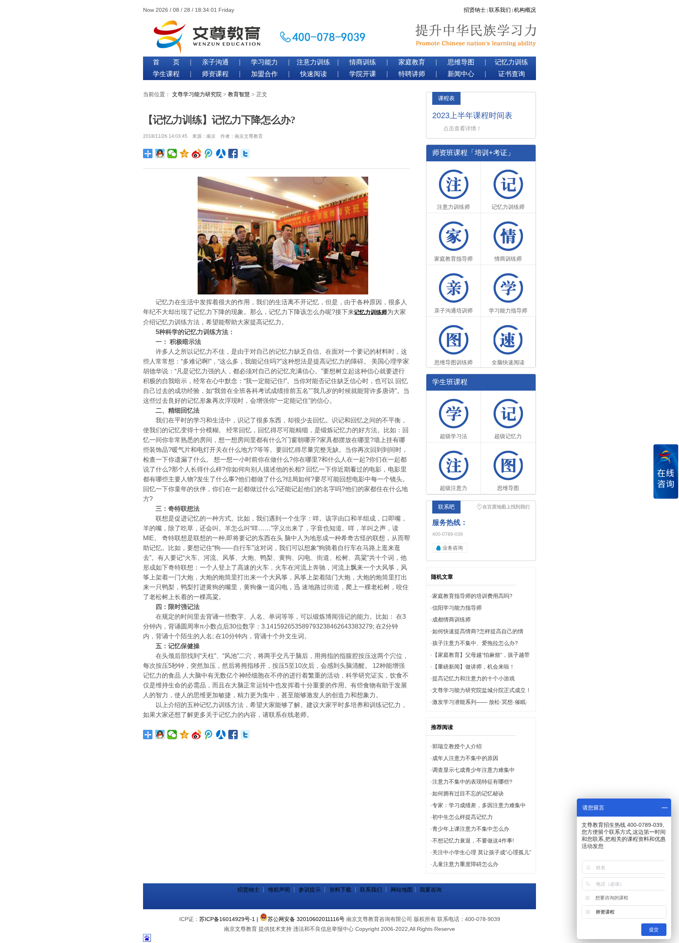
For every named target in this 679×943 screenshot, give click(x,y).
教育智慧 (239, 94)
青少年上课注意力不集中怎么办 (470, 829)
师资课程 (215, 74)
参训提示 (310, 889)
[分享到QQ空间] (184, 153)
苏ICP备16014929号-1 (227, 919)
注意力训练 (313, 62)
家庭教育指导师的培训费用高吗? (472, 596)
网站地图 (402, 889)
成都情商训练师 (451, 619)
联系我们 (500, 10)
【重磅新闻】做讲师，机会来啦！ (473, 666)
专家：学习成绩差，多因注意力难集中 (479, 805)
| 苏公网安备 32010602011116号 (301, 919)
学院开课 (362, 74)
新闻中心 (461, 74)
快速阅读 (313, 74)
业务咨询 (452, 548)
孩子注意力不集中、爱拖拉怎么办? (475, 643)
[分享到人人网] (221, 153)
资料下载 (340, 889)
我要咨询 (431, 889)
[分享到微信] (172, 153)
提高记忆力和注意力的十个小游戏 (473, 678)
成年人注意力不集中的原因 (465, 758)
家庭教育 (411, 62)
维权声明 (279, 889)
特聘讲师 (411, 74)
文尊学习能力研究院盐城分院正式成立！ (481, 690)
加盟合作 (264, 74)
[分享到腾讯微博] (209, 153)
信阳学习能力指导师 (457, 608)
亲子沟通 (215, 62)
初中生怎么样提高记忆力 (462, 817)
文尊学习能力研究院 (197, 94)
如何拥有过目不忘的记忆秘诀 (468, 793)
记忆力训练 (511, 62)
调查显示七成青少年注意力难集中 (473, 770)
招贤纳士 (475, 10)
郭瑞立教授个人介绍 (457, 746)
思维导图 (461, 62)
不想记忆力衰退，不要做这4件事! (473, 840)
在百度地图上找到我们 (506, 507)
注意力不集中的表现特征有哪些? (472, 782)
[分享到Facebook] (233, 153)
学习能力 (264, 62)
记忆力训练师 (370, 312)
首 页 (166, 62)
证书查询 (511, 74)
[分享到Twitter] (245, 153)
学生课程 (166, 74)
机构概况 (525, 10)
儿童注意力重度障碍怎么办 (465, 864)
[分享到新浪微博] (197, 153)
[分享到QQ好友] (160, 153)
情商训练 (362, 62)
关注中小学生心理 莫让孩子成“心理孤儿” (481, 852)
